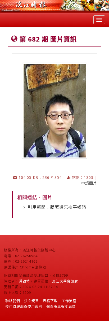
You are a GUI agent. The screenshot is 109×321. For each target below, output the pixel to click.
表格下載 (50, 300)
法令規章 (31, 300)
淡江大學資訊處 (65, 281)
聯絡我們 (12, 300)
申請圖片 (89, 182)
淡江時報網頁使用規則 (23, 306)
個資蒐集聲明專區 (61, 306)
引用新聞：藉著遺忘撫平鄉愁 (57, 207)
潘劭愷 (24, 281)
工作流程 (69, 300)
